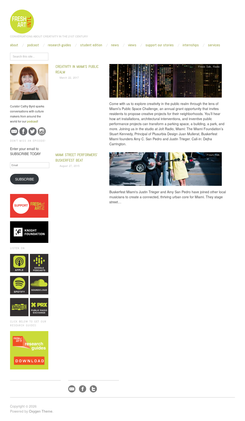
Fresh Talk (204, 66)
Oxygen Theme (40, 411)
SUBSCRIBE (24, 179)
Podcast (33, 45)
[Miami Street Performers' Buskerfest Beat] (165, 170)
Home (74, 56)
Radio (216, 66)
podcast (32, 121)
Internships (191, 45)
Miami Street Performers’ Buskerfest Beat (77, 157)
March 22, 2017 (69, 77)
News (115, 45)
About (14, 45)
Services (214, 45)
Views (132, 45)
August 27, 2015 (69, 166)
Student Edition (91, 45)
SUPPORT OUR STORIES (159, 45)
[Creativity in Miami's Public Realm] (165, 82)
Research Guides (59, 45)
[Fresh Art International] (22, 20)
